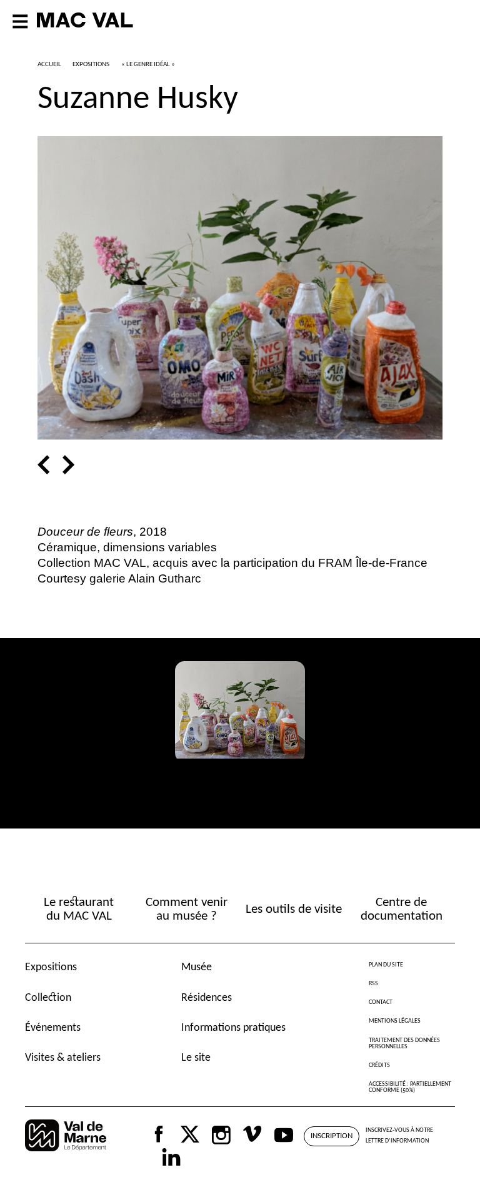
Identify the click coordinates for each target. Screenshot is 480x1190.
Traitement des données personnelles (404, 1043)
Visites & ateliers (63, 1058)
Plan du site (386, 964)
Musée (196, 967)
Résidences (206, 998)
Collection (48, 998)
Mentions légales (395, 1021)
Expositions (51, 967)
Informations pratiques (233, 1028)
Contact (380, 1002)
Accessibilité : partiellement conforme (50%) (410, 1087)
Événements (53, 1028)
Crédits (379, 1065)
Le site (196, 1058)
